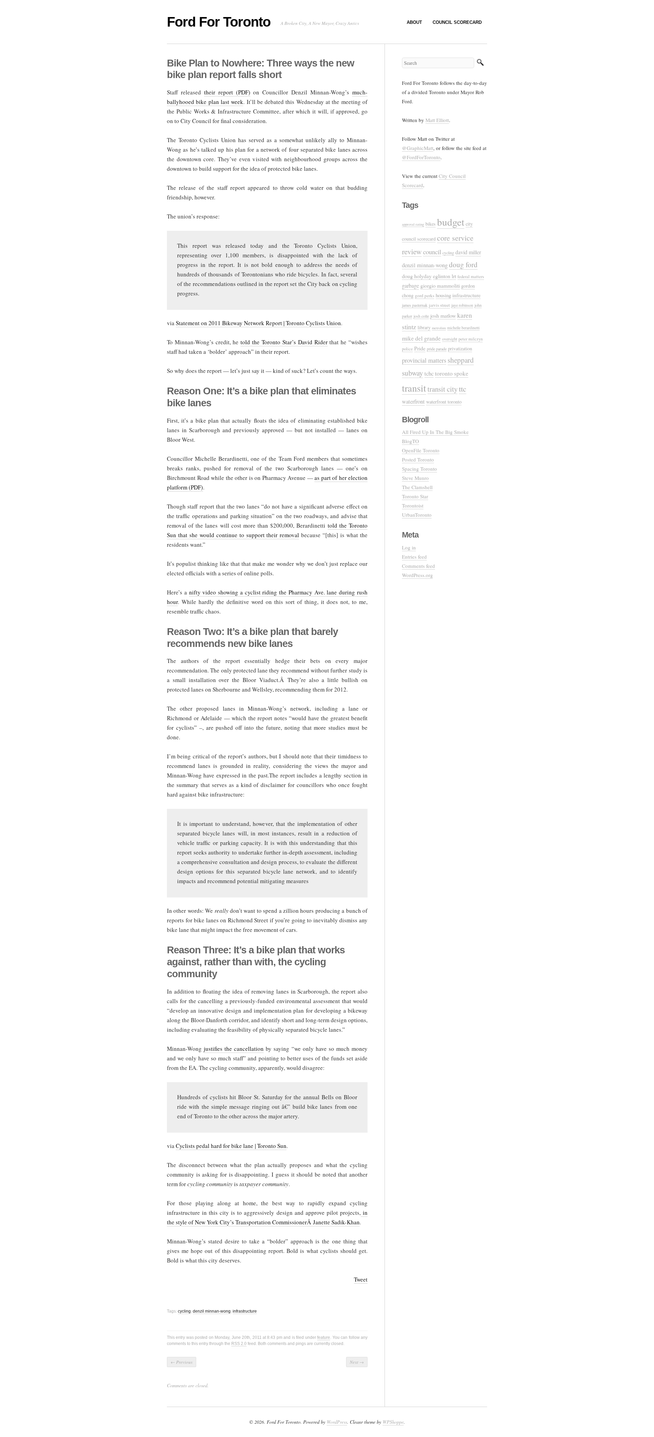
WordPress (337, 1422)
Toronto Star (415, 496)
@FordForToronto (421, 157)
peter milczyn (470, 339)
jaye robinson (462, 305)
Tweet (361, 1279)
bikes (430, 224)
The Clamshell (417, 487)
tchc (429, 373)
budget (450, 221)
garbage (410, 285)
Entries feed (414, 556)
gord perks (424, 295)
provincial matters (424, 360)
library (424, 327)
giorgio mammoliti (440, 285)
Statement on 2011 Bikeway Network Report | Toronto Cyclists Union (258, 323)
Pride (419, 348)
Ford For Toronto (218, 21)
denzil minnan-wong (212, 1311)
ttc (462, 388)
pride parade (437, 348)
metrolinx (439, 328)
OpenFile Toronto (420, 450)
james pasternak (414, 305)
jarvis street (439, 305)
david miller (468, 252)
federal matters (470, 276)
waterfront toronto (444, 401)
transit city (442, 389)
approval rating (413, 224)
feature (323, 1337)
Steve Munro (415, 477)
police (407, 349)
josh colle (421, 316)
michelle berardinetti (463, 327)
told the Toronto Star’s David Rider (283, 342)
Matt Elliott (437, 120)
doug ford (463, 264)
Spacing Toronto (419, 468)
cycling (184, 1311)
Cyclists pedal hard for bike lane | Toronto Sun (231, 1146)
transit (414, 387)
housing (443, 295)
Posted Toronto (418, 459)
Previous (181, 1362)
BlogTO (410, 441)
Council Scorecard (457, 22)
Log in (409, 547)
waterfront (413, 401)
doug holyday (417, 275)
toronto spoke (451, 373)
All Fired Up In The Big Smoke (435, 431)
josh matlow (443, 315)
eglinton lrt (444, 275)
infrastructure (245, 1311)
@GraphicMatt (417, 148)
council (432, 251)
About (414, 22)
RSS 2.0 (239, 1343)
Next (357, 1362)
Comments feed (418, 565)
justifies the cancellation (234, 1049)
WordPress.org (417, 575)
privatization (460, 348)
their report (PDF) (227, 92)
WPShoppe (393, 1422)
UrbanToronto (417, 514)
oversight (449, 339)
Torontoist (412, 505)
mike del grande (421, 338)
